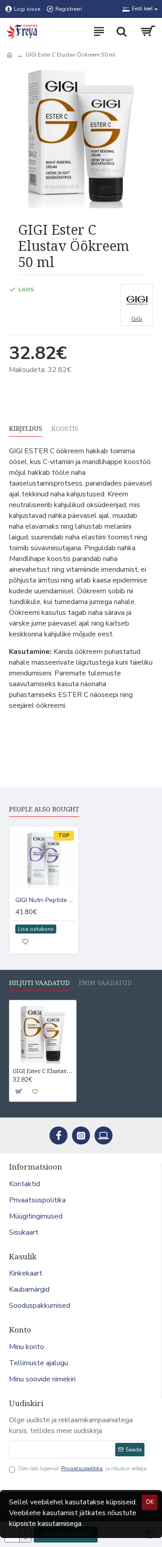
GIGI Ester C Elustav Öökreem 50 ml (43, 1071)
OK (150, 1502)
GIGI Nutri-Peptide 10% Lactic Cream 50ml (45, 900)
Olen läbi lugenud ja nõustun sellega (82, 1468)
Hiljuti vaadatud (39, 983)
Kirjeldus (25, 429)
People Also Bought (44, 809)
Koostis (64, 429)
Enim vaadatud (105, 983)
